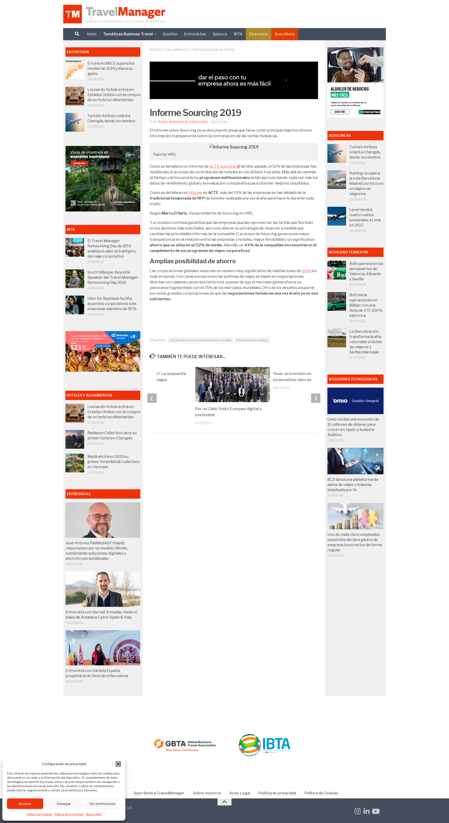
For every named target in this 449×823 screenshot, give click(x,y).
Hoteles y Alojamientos (169, 50)
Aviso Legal (93, 814)
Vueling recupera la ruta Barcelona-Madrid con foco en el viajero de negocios (366, 183)
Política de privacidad (68, 814)
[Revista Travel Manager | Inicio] (114, 14)
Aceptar (25, 804)
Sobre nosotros (207, 793)
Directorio (258, 34)
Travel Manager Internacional (182, 122)
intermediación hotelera (252, 340)
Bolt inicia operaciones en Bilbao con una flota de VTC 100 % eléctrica (366, 305)
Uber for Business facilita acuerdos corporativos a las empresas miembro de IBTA (112, 303)
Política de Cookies (39, 814)
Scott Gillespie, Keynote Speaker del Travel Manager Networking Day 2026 (112, 277)
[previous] (152, 398)
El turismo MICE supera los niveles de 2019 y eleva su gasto (110, 68)
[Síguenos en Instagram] (357, 811)
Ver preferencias (102, 804)
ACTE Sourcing (222, 166)
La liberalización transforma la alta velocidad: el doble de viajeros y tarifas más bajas (365, 341)
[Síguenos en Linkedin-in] (366, 811)
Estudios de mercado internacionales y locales (201, 340)
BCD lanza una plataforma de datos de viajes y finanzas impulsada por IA (352, 484)
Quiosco (220, 34)
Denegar (64, 804)
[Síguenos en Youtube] (375, 811)
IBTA (238, 34)
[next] (315, 398)
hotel (306, 271)
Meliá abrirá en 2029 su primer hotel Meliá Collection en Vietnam (113, 461)
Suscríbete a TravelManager (159, 793)
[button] (118, 764)
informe (195, 192)
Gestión (170, 34)
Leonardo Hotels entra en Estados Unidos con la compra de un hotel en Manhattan (113, 94)
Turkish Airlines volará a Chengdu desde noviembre (364, 152)
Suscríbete (285, 34)
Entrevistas (195, 34)
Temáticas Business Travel (128, 34)
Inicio (92, 34)
